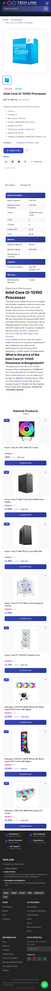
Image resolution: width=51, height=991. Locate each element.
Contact (5, 950)
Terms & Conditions (10, 958)
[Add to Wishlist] (45, 421)
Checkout (6, 919)
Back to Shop (11, 168)
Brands (5, 911)
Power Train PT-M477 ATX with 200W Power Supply (24, 500)
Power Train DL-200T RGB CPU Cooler (21, 447)
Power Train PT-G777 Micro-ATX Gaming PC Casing (24, 604)
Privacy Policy (8, 954)
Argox (29, 919)
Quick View (26, 431)
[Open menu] (4, 3)
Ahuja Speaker (32, 915)
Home (5, 20)
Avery (29, 923)
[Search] (45, 8)
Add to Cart (15, 150)
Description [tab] (10, 185)
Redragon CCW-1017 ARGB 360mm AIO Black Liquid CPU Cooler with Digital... (24, 760)
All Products (7, 907)
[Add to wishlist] (27, 150)
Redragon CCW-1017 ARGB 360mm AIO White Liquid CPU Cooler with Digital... (24, 708)
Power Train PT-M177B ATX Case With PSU (23, 551)
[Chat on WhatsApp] (44, 984)
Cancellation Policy (10, 966)
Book (29, 931)
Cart (4, 915)
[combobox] (23, 8)
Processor (30, 143)
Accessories (32, 907)
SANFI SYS (30, 988)
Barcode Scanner (34, 927)
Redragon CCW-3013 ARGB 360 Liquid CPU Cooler (23, 812)
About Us (6, 946)
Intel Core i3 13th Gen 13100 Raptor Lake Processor (22, 335)
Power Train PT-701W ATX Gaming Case (22, 655)
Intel (36, 143)
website (19, 378)
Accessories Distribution (36, 911)
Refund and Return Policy (12, 962)
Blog (4, 942)
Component (16, 20)
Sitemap (5, 970)
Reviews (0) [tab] (25, 185)
